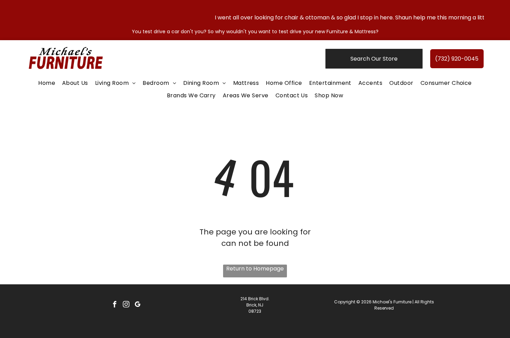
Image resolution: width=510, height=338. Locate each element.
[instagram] (126, 305)
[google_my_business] (137, 305)
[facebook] (114, 305)
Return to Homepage (255, 269)
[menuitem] (47, 83)
